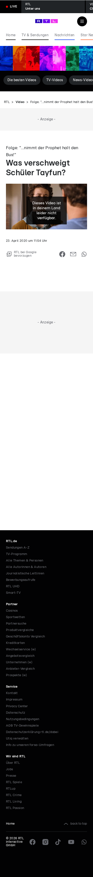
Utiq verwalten (17, 738)
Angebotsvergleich (20, 656)
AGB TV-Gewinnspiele (22, 725)
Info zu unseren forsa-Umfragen (30, 745)
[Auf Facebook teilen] (62, 254)
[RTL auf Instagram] (45, 842)
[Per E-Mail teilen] (73, 254)
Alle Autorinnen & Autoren (26, 567)
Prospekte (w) (16, 675)
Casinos (12, 610)
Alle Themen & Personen (24, 560)
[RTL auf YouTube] (71, 842)
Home (10, 823)
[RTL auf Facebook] (32, 842)
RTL (7, 102)
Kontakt (12, 693)
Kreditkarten (15, 643)
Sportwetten (15, 617)
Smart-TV (13, 593)
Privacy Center (17, 706)
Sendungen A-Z (18, 547)
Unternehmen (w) (19, 662)
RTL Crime (14, 795)
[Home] (46, 21)
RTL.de (11, 541)
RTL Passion (15, 808)
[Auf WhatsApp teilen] (84, 254)
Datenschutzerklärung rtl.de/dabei (32, 732)
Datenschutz (15, 712)
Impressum (14, 699)
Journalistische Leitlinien (25, 573)
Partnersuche (16, 623)
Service (12, 686)
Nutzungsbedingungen (22, 719)
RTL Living (14, 801)
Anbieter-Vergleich (20, 668)
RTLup (10, 788)
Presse (11, 775)
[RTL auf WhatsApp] (84, 842)
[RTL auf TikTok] (58, 842)
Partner (12, 604)
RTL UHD (13, 586)
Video (20, 102)
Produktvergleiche (20, 630)
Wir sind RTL (16, 756)
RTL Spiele (14, 782)
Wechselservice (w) (21, 649)
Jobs (9, 769)
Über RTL (13, 763)
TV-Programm (16, 554)
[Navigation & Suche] (82, 21)
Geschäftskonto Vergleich (25, 636)
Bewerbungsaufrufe (20, 580)
